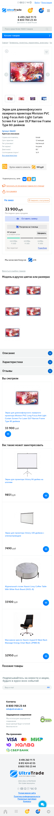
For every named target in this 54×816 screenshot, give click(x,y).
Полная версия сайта (27, 793)
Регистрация (46, 2)
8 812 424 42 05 (27, 763)
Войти (37, 2)
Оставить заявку (29, 218)
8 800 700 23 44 (27, 20)
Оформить (41, 233)
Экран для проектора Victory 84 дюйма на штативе (24, 480)
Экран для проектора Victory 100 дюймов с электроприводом (24, 534)
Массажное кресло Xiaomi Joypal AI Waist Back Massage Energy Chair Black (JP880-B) (26, 641)
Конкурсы (27, 801)
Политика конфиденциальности (27, 796)
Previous (6, 75)
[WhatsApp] (18, 3)
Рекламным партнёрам (27, 799)
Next (48, 75)
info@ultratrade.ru (14, 709)
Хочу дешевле (11, 191)
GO (48, 687)
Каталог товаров (12, 35)
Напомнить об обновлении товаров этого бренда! (25, 186)
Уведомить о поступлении (39, 200)
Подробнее (42, 248)
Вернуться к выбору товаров (13, 271)
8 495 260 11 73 (27, 17)
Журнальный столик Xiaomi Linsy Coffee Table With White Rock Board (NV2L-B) (26, 587)
